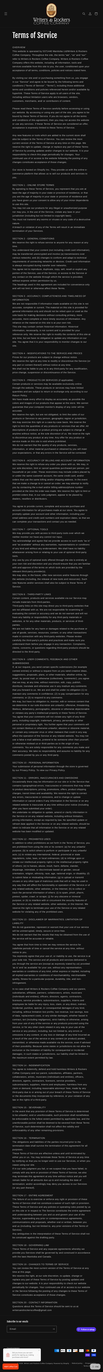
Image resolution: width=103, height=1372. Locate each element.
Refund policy (77, 1363)
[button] (6, 14)
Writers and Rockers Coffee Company (38, 1363)
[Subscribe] (53, 1329)
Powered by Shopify (61, 1363)
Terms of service (90, 1366)
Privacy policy (90, 1363)
